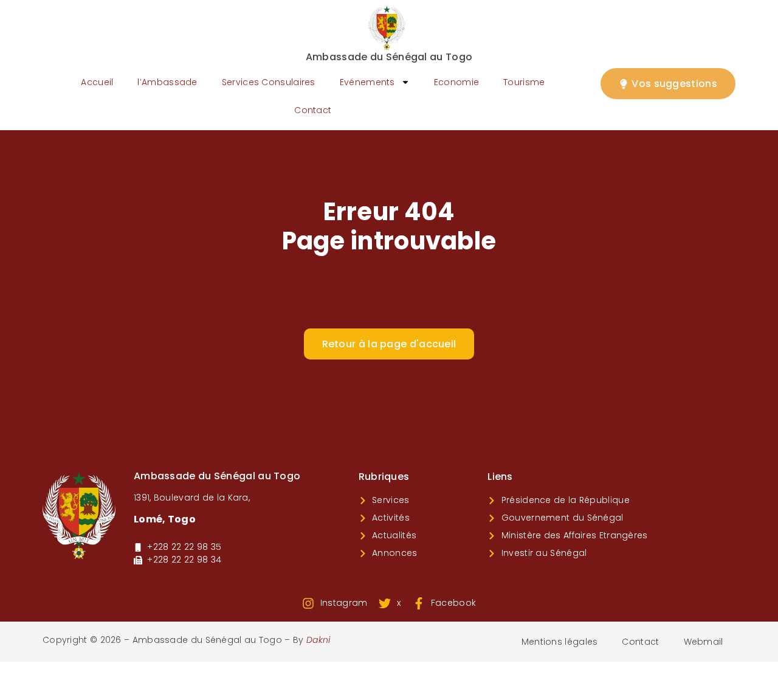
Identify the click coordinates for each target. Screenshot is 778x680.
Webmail (703, 642)
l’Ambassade (167, 82)
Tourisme (524, 82)
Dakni (318, 640)
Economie (456, 82)
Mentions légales (560, 642)
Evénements (367, 82)
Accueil (97, 82)
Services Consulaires (268, 82)
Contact (312, 110)
